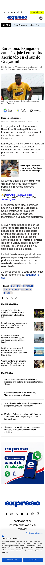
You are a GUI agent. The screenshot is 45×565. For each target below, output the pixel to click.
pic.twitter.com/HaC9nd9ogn (19, 195)
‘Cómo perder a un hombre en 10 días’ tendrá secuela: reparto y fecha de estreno (13, 363)
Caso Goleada (20, 25)
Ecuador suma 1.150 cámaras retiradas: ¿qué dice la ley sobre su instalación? (14, 325)
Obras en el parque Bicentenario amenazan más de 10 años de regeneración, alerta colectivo (22, 429)
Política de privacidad (34, 533)
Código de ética (23, 521)
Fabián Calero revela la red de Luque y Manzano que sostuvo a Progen (20, 393)
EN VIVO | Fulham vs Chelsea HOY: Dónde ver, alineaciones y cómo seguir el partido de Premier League (23, 416)
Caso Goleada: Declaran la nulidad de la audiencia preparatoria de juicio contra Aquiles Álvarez (23, 381)
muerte (15, 289)
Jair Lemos (26, 289)
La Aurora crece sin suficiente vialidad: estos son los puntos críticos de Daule (12, 338)
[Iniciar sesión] (41, 18)
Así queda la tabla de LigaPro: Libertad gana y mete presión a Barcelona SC (12, 313)
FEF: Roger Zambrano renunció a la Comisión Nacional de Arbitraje (31, 168)
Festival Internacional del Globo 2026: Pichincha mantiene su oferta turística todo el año (14, 351)
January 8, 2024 (8, 199)
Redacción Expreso (11, 118)
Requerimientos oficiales (22, 525)
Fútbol (7, 289)
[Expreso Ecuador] (22, 506)
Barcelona (15, 286)
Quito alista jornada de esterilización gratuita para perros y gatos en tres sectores (23, 404)
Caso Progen (36, 25)
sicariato (8, 293)
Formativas (28, 286)
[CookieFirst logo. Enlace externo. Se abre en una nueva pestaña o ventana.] (3, 536)
